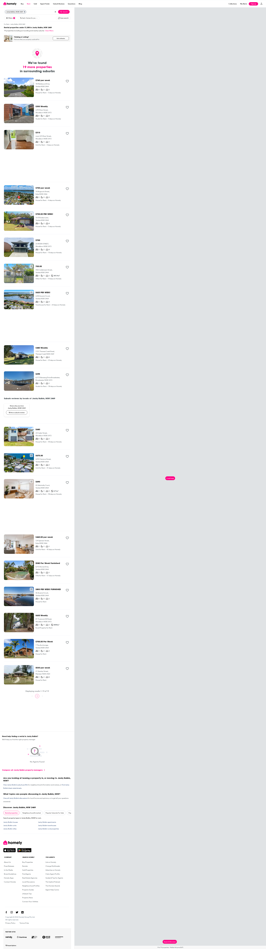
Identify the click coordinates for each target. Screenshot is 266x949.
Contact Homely (10, 882)
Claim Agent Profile (53, 874)
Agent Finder (45, 4)
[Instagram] (12, 912)
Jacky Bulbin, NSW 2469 (17, 24)
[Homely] (17, 842)
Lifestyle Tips (27, 894)
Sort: (29, 18)
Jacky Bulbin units (9, 825)
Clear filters (49, 31)
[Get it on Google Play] (24, 850)
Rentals (25, 866)
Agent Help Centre (52, 890)
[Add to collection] (67, 81)
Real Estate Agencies (29, 878)
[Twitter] (17, 912)
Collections (233, 4)
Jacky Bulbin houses (10, 822)
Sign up (253, 4)
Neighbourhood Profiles (30, 886)
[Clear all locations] (55, 12)
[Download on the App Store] (10, 850)
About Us (7, 862)
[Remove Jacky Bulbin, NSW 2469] (24, 12)
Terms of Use (24, 923)
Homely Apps (9, 878)
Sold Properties (27, 870)
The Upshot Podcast (53, 882)
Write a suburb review (17, 412)
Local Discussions (28, 882)
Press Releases (9, 866)
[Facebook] (6, 912)
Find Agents (26, 874)
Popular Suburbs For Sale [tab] (55, 813)
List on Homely (51, 862)
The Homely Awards (53, 886)
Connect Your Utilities (30, 901)
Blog (80, 4)
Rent (28, 4)
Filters (11, 18)
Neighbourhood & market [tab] (31, 813)
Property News (27, 898)
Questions (71, 4)
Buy (22, 4)
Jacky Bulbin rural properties (48, 829)
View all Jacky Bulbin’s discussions (15, 798)
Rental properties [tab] (11, 813)
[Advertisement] (37, 166)
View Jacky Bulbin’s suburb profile (15, 785)
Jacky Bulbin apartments (47, 822)
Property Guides (28, 890)
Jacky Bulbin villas (9, 829)
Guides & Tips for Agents (54, 878)
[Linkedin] (22, 912)
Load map (170, 478)
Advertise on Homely (53, 870)
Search (65, 12)
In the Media (8, 870)
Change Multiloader (53, 866)
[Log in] (261, 3)
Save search (64, 18)
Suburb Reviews (59, 4)
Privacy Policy (10, 923)
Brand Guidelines (10, 874)
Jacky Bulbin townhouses (47, 825)
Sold (35, 4)
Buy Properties (27, 862)
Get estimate (61, 38)
